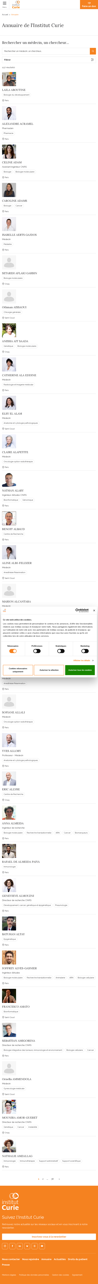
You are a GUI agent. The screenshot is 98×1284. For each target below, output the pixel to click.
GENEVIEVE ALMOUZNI (18, 895)
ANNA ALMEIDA (13, 823)
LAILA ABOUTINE (14, 90)
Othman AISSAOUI (14, 307)
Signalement (77, 1275)
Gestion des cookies (60, 1275)
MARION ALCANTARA (16, 601)
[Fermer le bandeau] (94, 610)
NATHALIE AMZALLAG (17, 1156)
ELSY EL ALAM (12, 413)
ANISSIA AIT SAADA (15, 341)
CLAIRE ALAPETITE (15, 452)
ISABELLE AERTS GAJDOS (19, 234)
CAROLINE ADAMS (14, 200)
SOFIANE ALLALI (13, 712)
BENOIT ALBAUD (13, 529)
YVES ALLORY (11, 751)
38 (52, 1179)
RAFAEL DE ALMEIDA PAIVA (21, 861)
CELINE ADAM (12, 162)
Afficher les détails (81, 660)
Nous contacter (11, 1259)
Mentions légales (9, 1275)
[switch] (37, 651)
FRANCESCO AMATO (16, 1006)
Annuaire (46, 1259)
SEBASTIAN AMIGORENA (18, 1040)
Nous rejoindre (30, 1259)
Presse (6, 1264)
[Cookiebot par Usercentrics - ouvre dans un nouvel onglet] (77, 610)
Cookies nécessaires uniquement (18, 670)
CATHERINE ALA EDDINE (19, 375)
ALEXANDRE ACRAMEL (17, 123)
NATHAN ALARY (13, 490)
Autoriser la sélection (49, 670)
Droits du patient (77, 1259)
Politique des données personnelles (34, 1275)
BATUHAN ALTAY (13, 934)
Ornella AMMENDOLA (16, 1079)
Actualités (60, 1259)
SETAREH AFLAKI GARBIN (19, 273)
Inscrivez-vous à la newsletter (49, 1236)
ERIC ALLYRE (11, 789)
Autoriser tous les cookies (80, 670)
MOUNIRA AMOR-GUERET (19, 1117)
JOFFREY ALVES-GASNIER (19, 968)
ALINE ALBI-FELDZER (17, 563)
